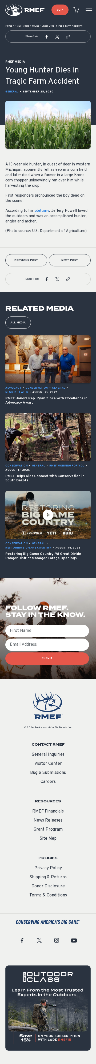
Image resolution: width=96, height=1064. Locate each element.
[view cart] (76, 10)
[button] (46, 36)
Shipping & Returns (48, 877)
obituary (42, 210)
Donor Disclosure (48, 886)
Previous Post (26, 260)
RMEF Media (22, 26)
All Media (18, 322)
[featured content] (48, 1008)
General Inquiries (48, 754)
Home (8, 26)
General (12, 92)
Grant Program (48, 829)
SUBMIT (47, 658)
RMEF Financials (48, 811)
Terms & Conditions (48, 895)
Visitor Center (48, 763)
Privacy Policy (48, 868)
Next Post (69, 260)
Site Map (48, 838)
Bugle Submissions (48, 772)
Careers (48, 782)
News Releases (48, 820)
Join (60, 10)
